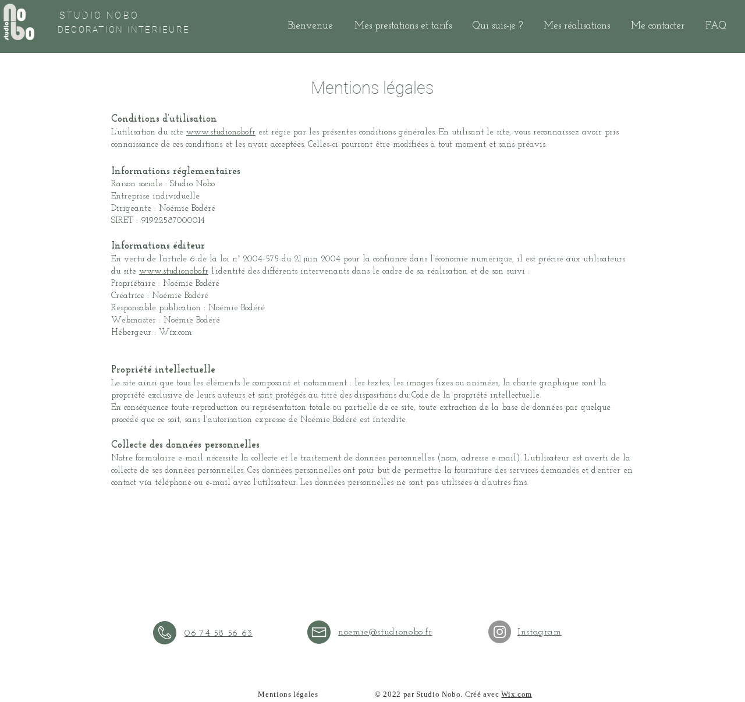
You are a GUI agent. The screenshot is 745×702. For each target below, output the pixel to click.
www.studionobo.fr (221, 132)
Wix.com (516, 694)
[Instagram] (499, 632)
